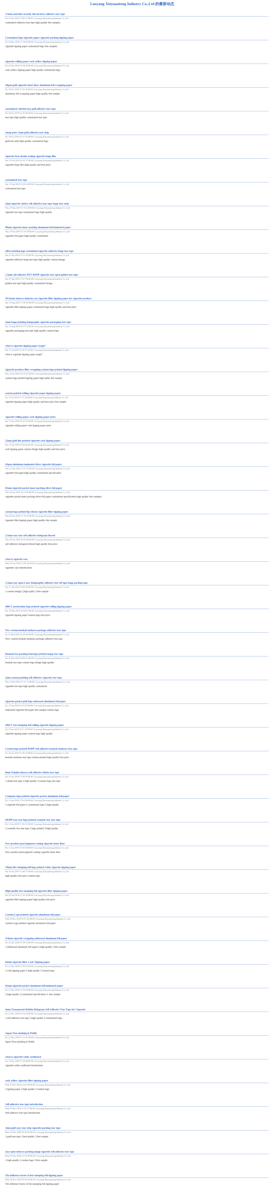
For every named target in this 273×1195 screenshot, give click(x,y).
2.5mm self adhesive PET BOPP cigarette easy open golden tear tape (41, 274)
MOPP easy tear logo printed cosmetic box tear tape (33, 819)
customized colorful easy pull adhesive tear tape (30, 108)
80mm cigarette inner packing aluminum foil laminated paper (38, 227)
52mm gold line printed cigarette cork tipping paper (33, 440)
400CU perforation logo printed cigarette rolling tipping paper (38, 606)
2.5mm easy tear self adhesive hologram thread (30, 535)
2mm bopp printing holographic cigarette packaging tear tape (38, 322)
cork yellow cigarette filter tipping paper (26, 1080)
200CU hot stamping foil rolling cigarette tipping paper (34, 725)
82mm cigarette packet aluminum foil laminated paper (34, 985)
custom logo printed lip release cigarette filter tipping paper (36, 511)
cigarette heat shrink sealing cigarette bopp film (30, 156)
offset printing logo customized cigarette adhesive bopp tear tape (39, 251)
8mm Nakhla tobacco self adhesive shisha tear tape (32, 772)
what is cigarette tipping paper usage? (25, 345)
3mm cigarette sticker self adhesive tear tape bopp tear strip (37, 203)
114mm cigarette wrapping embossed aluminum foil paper (36, 938)
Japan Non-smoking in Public (21, 1033)
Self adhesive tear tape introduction (24, 1104)
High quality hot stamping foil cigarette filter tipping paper (36, 891)
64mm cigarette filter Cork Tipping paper (27, 962)
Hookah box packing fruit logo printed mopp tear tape (34, 654)
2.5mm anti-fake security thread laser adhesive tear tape (35, 14)
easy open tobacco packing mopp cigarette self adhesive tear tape (39, 1151)
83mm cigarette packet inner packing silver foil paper (33, 488)
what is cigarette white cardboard (23, 1056)
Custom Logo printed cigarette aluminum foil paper (33, 914)
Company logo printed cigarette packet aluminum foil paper (37, 796)
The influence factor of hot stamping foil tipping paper (34, 1175)
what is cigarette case (16, 559)
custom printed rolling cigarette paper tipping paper (33, 393)
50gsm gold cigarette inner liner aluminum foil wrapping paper (38, 85)
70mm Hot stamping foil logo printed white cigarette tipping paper (40, 867)
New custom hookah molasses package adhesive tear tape (35, 630)
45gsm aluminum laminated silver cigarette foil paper (33, 464)
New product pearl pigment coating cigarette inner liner (35, 843)
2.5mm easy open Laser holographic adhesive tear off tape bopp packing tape (46, 582)
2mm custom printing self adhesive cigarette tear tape (33, 677)
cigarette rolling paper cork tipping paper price (30, 417)
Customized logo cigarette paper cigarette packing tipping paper (39, 37)
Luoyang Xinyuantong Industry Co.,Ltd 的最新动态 (132, 4)
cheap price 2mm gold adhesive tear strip (27, 132)
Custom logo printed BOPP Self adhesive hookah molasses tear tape (41, 748)
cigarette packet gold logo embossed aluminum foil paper (35, 701)
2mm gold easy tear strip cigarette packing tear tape (33, 1128)
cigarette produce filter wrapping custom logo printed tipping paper (41, 369)
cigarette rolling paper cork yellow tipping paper (31, 61)
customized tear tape (16, 180)
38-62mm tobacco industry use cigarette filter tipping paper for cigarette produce (48, 298)
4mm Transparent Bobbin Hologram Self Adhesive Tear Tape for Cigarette (45, 1009)
